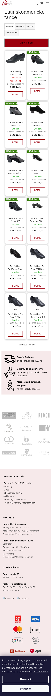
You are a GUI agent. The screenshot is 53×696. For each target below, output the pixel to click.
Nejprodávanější (11, 33)
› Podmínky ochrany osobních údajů (19, 503)
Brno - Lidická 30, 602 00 (14, 524)
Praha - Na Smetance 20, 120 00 (18, 541)
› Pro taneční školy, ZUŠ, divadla (17, 483)
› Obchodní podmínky (12, 493)
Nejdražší (30, 26)
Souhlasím (25, 688)
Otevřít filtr (26, 43)
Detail (15, 94)
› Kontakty (7, 486)
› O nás (6, 490)
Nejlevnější (20, 26)
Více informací (40, 671)
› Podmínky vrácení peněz (14, 499)
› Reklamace (8, 496)
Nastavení (25, 679)
